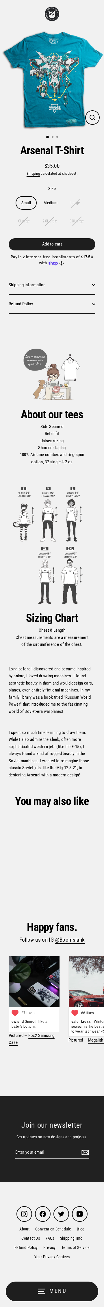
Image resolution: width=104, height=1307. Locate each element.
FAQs (50, 1238)
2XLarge (49, 221)
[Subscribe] (84, 1152)
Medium (50, 202)
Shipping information (27, 284)
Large (75, 202)
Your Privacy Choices (52, 1256)
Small (26, 202)
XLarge (24, 221)
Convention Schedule (53, 1229)
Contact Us (30, 1238)
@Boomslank (70, 940)
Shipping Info (71, 1238)
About (24, 1229)
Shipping (33, 173)
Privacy (49, 1247)
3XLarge (77, 221)
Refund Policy (21, 303)
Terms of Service (76, 1247)
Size (52, 188)
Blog (81, 1229)
